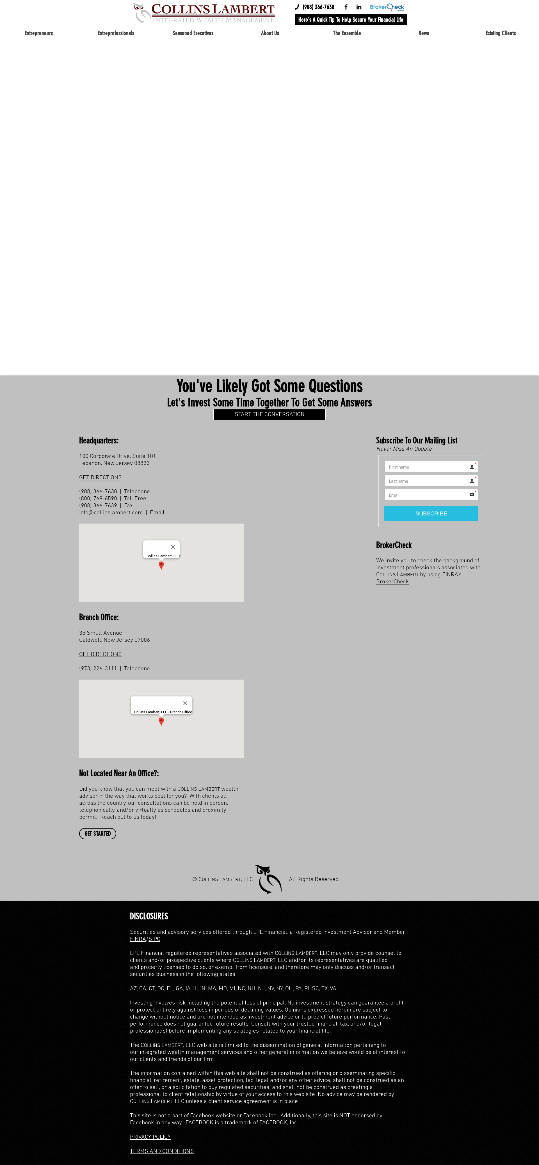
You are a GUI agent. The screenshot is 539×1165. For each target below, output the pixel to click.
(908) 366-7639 (98, 505)
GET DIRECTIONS (100, 477)
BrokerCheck (392, 581)
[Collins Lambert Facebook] (346, 6)
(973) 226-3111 (98, 668)
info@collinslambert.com (111, 512)
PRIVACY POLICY (150, 1137)
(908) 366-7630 (318, 6)
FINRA (138, 939)
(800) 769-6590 (98, 498)
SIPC (154, 939)
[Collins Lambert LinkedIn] (358, 6)
